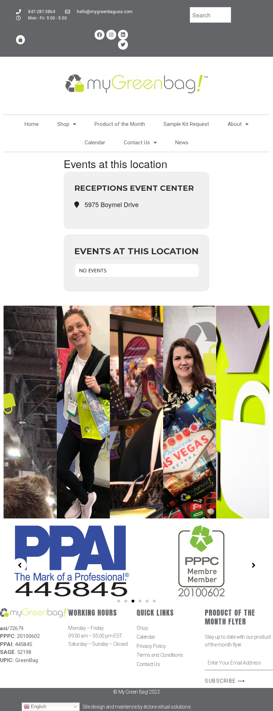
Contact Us (137, 142)
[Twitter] (123, 45)
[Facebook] (100, 35)
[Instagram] (111, 35)
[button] (118, 601)
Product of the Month (120, 124)
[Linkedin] (123, 35)
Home (32, 124)
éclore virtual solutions (167, 707)
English (38, 706)
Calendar (95, 142)
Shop (63, 124)
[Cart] (20, 39)
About (235, 124)
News (181, 142)
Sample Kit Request (186, 124)
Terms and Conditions (159, 655)
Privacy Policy (151, 646)
